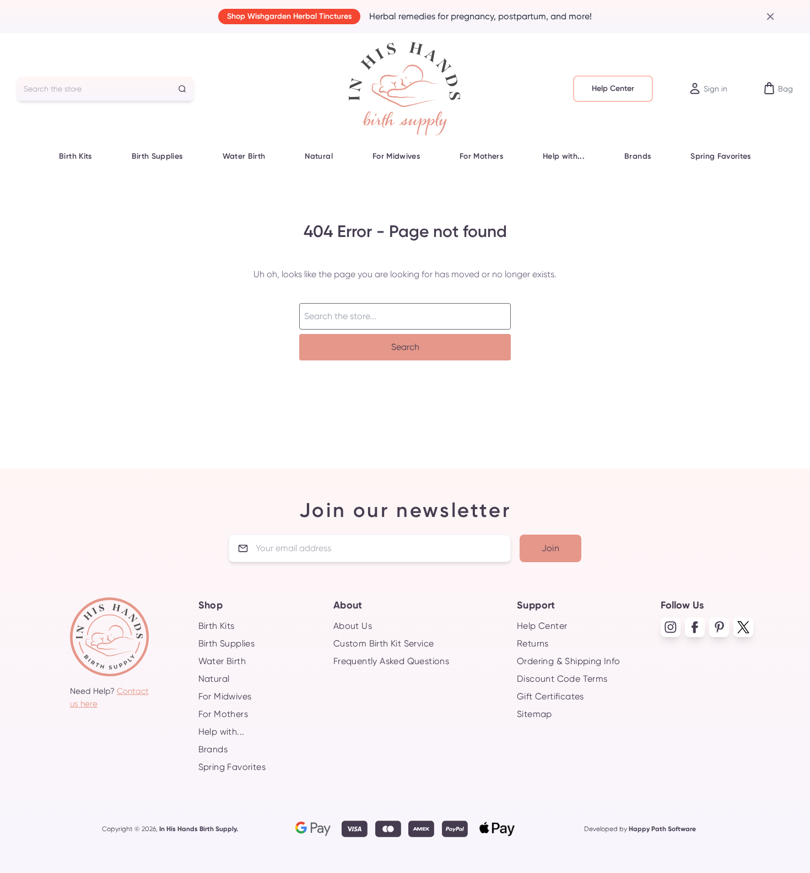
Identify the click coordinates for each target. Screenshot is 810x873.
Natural (318, 156)
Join (551, 548)
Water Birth (244, 156)
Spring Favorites (720, 156)
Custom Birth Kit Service (383, 643)
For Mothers (481, 156)
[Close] (766, 16)
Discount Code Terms (562, 678)
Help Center (613, 88)
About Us (352, 626)
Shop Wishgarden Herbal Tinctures (289, 16)
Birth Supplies (157, 156)
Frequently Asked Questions (391, 661)
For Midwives (396, 156)
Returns (533, 643)
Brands (637, 156)
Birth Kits (75, 156)
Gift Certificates (550, 696)
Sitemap (534, 714)
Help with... (564, 156)
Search (405, 347)
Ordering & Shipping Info (568, 661)
